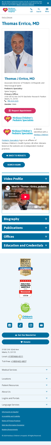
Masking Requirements (10, 430)
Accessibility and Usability (11, 416)
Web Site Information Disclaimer (13, 425)
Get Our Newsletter (27, 335)
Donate (27, 342)
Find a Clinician (7, 17)
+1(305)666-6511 (15, 356)
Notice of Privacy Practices (11, 421)
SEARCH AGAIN (14, 165)
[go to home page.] (14, 10)
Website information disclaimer (25, 5)
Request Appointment (21, 110)
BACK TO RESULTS (17, 155)
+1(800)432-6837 (18, 361)
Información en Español (10, 412)
